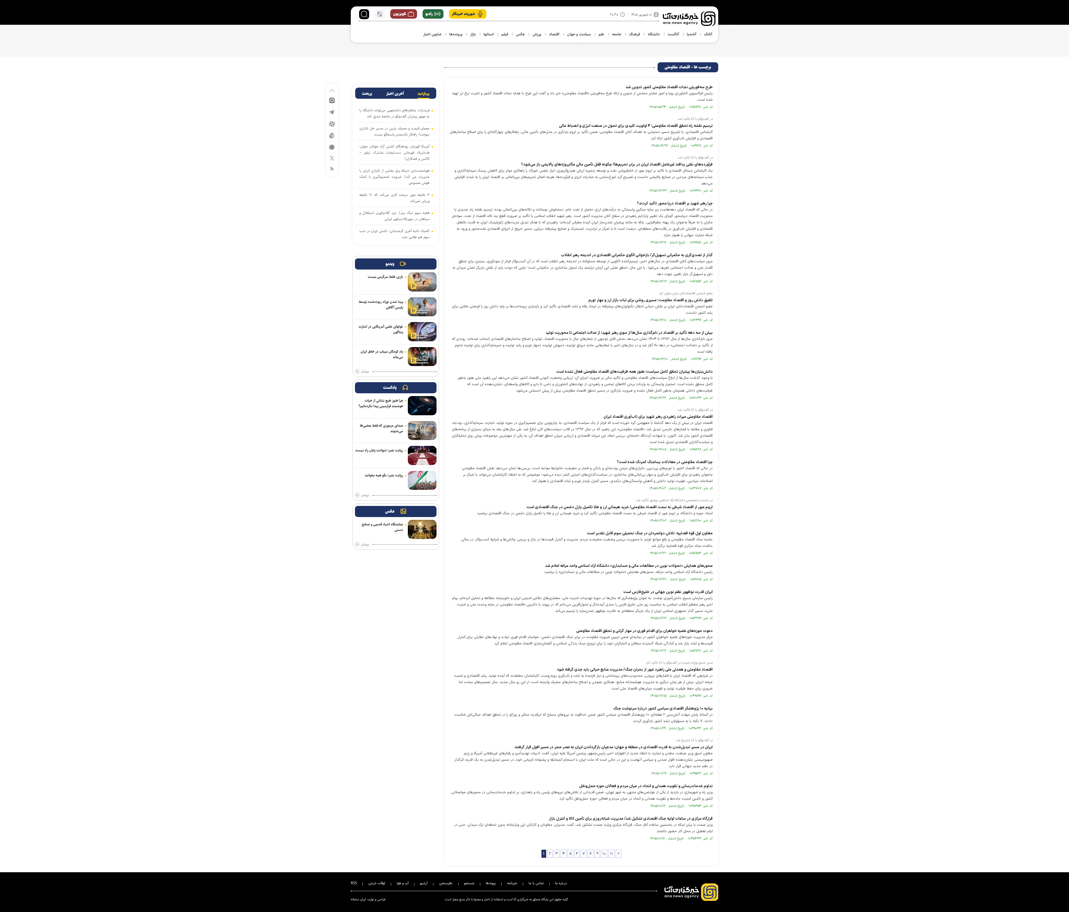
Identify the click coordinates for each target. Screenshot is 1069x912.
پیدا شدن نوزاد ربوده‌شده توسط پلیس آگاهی (381, 304)
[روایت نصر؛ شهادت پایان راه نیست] (422, 455)
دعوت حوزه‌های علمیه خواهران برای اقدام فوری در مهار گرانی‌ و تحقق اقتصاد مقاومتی (644, 631)
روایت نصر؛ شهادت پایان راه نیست (379, 450)
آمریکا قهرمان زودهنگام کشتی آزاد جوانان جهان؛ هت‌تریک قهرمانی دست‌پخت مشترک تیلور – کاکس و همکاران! (394, 152)
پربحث (367, 94)
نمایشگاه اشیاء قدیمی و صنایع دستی (382, 527)
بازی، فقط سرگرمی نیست (385, 277)
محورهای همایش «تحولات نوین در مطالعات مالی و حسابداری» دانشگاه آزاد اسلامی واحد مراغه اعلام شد (629, 566)
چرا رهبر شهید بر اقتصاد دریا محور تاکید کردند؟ (675, 203)
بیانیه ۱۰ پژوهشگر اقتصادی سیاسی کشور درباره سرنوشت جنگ (663, 708)
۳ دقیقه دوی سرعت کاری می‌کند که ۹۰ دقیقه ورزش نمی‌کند (394, 198)
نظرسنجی (446, 883)
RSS (354, 883)
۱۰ (604, 854)
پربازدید (424, 94)
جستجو (469, 883)
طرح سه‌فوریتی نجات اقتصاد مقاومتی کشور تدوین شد (669, 87)
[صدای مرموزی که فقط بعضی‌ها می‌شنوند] (422, 430)
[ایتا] (332, 135)
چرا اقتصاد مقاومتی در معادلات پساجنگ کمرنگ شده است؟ (665, 462)
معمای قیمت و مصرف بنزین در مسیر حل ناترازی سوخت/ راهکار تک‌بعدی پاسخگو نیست (394, 131)
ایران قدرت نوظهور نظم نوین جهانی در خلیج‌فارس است (668, 592)
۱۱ (611, 854)
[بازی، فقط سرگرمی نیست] (422, 281)
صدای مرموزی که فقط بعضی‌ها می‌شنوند (381, 428)
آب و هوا (403, 883)
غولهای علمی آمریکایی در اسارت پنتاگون (381, 329)
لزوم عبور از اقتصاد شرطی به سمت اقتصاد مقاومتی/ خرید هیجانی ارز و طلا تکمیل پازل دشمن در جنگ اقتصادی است (619, 507)
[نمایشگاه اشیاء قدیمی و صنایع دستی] (422, 529)
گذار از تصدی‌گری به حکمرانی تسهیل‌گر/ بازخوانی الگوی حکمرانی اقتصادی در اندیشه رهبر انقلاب (637, 255)
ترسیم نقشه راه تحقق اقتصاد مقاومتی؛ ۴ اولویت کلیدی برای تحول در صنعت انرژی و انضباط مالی (636, 126)
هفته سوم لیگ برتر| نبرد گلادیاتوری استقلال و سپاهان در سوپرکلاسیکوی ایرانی (394, 216)
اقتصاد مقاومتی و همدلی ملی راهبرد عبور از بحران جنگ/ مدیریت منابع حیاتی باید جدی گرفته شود (635, 670)
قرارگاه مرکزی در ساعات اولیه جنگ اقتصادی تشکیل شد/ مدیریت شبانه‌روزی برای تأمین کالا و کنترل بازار (631, 819)
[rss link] (332, 168)
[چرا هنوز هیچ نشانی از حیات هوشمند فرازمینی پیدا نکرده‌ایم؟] (422, 405)
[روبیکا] (332, 147)
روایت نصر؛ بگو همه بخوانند (384, 475)
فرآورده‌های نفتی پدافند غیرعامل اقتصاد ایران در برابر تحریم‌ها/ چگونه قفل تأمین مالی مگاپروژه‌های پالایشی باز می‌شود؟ (617, 164)
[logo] (689, 18)
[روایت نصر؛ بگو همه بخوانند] (422, 480)
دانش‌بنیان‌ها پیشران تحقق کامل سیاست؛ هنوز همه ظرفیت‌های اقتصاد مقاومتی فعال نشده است (634, 372)
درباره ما (561, 883)
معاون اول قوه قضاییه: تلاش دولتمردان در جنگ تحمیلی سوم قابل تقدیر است (650, 533)
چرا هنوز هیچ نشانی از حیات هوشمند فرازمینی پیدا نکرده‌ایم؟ (381, 403)
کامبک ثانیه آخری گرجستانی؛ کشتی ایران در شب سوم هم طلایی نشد (394, 234)
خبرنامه (512, 883)
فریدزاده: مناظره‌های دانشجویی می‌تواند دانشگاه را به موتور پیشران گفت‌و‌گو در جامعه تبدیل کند (394, 113)
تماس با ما (536, 883)
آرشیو (424, 883)
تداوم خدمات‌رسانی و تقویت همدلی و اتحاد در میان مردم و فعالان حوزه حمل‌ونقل (646, 786)
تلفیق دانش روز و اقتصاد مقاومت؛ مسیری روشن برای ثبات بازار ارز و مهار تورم (651, 300)
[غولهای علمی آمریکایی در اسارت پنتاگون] (422, 331)
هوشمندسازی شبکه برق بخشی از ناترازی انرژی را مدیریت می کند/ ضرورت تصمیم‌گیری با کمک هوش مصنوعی (394, 177)
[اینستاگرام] (332, 100)
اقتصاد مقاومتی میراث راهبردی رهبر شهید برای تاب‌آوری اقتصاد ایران (658, 417)
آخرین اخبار (395, 94)
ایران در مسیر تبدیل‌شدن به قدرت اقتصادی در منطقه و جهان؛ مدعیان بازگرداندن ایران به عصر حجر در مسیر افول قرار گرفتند (613, 747)
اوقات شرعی (376, 883)
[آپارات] (332, 124)
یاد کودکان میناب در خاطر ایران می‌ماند (382, 354)
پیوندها (491, 883)
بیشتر (365, 371)
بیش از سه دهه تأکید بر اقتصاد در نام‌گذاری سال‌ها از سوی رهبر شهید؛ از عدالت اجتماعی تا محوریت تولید (629, 333)
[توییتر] (332, 158)
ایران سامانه (358, 899)
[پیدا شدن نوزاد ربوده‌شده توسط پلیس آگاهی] (422, 307)
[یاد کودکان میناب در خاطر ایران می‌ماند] (422, 356)
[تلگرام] (332, 112)
